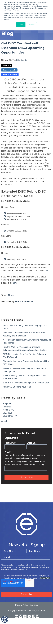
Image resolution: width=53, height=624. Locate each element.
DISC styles (10, 416)
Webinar (8, 410)
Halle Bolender (21, 60)
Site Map (34, 605)
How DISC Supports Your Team (17, 387)
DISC (7, 413)
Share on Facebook (10, 74)
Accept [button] (21, 25)
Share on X (7, 65)
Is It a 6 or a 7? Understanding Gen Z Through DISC (26, 383)
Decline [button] (32, 25)
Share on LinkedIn (9, 70)
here (47, 271)
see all (4, 421)
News (11, 295)
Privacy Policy (45, 578)
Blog (7, 404)
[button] (4, 619)
